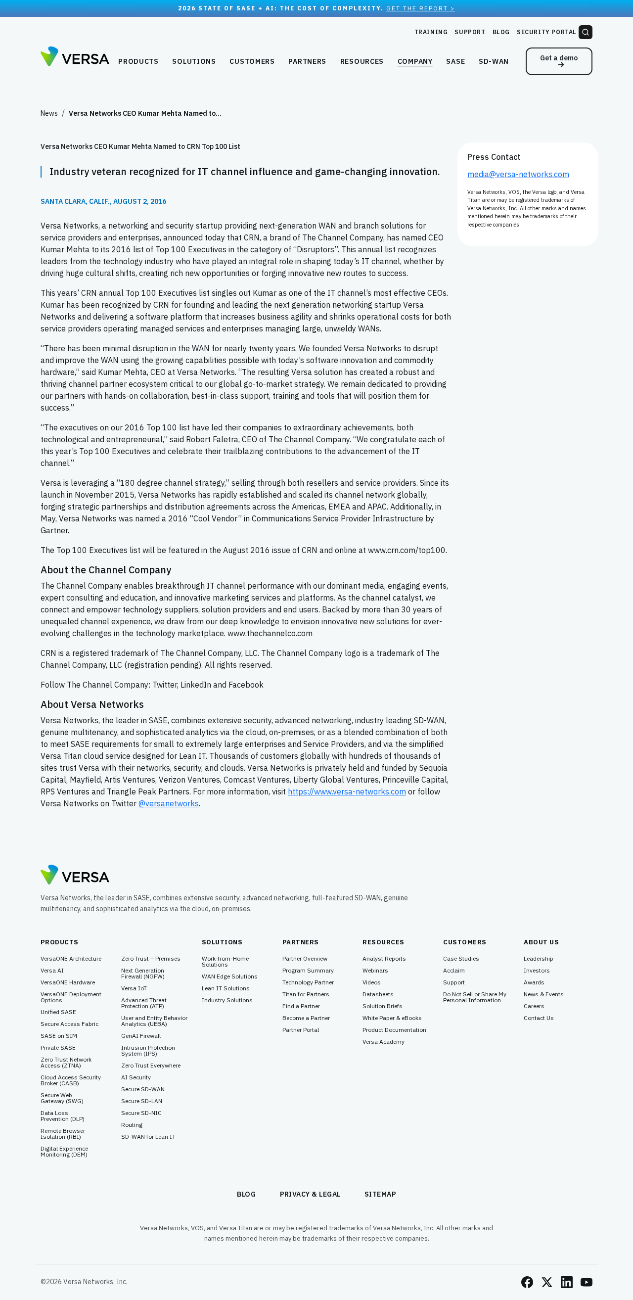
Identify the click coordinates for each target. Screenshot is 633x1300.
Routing (131, 1125)
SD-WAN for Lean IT (148, 1137)
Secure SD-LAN (141, 1101)
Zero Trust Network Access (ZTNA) (66, 1062)
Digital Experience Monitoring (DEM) (64, 1152)
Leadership (538, 959)
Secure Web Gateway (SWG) (62, 1098)
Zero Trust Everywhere (151, 1065)
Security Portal (547, 32)
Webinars (375, 971)
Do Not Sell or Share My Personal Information (474, 997)
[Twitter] (547, 1282)
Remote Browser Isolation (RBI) (63, 1134)
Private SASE (58, 1048)
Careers (534, 1006)
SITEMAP (380, 1194)
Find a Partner (301, 1006)
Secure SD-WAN (143, 1089)
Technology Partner (308, 982)
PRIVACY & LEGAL (310, 1194)
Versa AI (52, 971)
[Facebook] (527, 1282)
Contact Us (539, 1018)
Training (431, 32)
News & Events (544, 994)
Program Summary (308, 971)
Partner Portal (300, 1030)
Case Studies (461, 959)
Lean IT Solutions (226, 988)
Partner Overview (304, 959)
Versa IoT (134, 988)
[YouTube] (586, 1282)
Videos (371, 982)
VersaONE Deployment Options (71, 997)
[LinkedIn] (567, 1282)
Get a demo (559, 57)
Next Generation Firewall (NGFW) (143, 973)
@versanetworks (168, 803)
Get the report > (420, 8)
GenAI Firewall (141, 1036)
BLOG (246, 1194)
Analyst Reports (384, 959)
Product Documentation (394, 1030)
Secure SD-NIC (141, 1113)
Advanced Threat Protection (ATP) (144, 1003)
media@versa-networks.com (518, 174)
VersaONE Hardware (68, 982)
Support (469, 32)
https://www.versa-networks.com (347, 791)
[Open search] (585, 32)
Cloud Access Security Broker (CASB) (71, 1080)
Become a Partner (306, 1018)
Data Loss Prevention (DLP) (63, 1116)
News (49, 113)
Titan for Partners (305, 994)
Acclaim (454, 971)
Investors (537, 971)
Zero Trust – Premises (151, 959)
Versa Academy (383, 1042)
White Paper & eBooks (392, 1018)
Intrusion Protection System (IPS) (148, 1051)
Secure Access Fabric (69, 1024)
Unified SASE (58, 1012)
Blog (501, 32)
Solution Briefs (382, 1006)
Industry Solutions (227, 1000)
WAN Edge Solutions (230, 976)
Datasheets (378, 994)
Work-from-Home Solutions (225, 962)
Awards (534, 982)
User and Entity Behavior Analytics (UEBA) (154, 1021)
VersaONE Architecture (71, 959)
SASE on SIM (59, 1036)
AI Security (136, 1077)
